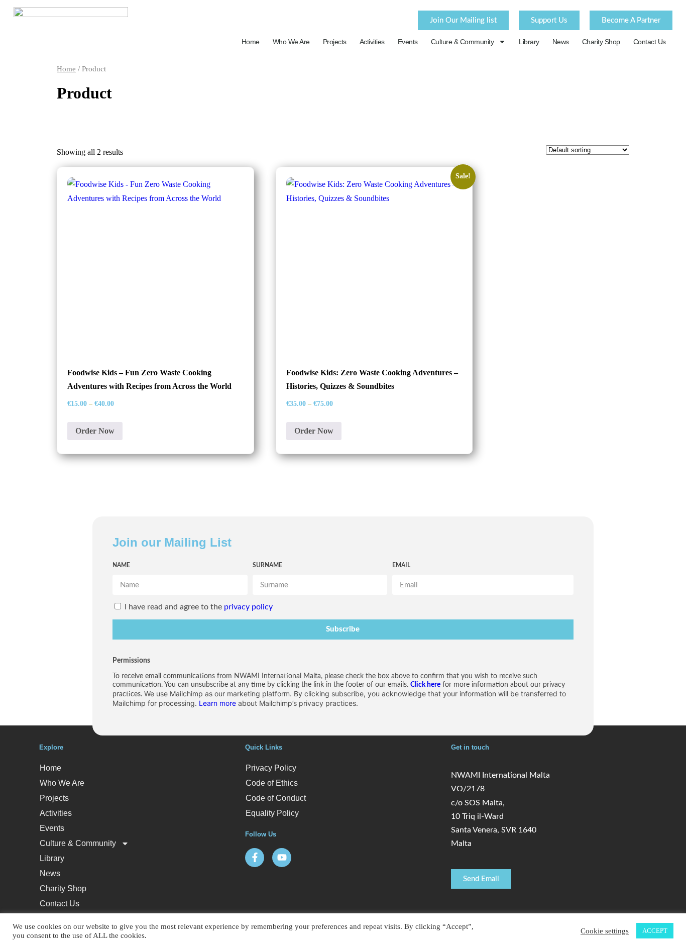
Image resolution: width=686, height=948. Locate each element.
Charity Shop (601, 42)
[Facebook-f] (254, 857)
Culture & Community (462, 42)
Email (401, 565)
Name (121, 565)
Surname (267, 565)
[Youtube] (281, 857)
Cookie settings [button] (605, 931)
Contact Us (649, 42)
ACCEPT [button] (654, 930)
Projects (335, 42)
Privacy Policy (271, 768)
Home (251, 42)
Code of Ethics (272, 783)
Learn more (217, 703)
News (560, 42)
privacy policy (248, 607)
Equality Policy (272, 813)
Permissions (131, 660)
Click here (425, 684)
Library (529, 42)
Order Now (95, 431)
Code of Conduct (276, 798)
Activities (372, 42)
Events (408, 42)
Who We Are (291, 42)
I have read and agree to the (199, 607)
